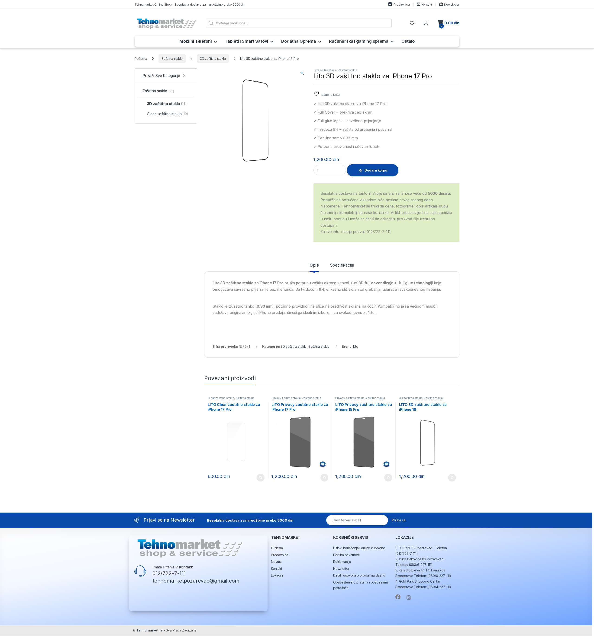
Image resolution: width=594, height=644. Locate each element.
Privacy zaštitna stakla (286, 398)
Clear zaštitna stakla (221, 398)
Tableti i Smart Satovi (246, 41)
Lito (355, 346)
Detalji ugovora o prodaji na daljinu (359, 575)
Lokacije (277, 575)
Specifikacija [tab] (342, 265)
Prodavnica (402, 4)
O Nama (277, 548)
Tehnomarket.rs (149, 630)
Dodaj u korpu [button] (260, 478)
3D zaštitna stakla (213, 59)
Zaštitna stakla (172, 59)
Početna (141, 59)
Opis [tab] (314, 265)
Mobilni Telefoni (195, 41)
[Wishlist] (412, 23)
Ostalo (408, 41)
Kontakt (427, 4)
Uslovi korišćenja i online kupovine (359, 548)
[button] (302, 73)
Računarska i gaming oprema (358, 41)
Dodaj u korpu (376, 170)
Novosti (276, 562)
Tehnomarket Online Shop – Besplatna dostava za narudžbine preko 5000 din (190, 4)
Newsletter (451, 4)
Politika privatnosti (346, 555)
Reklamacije (342, 562)
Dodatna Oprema (298, 41)
